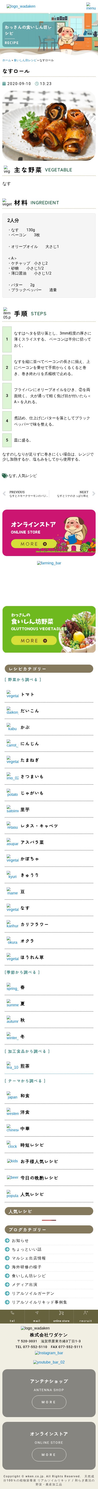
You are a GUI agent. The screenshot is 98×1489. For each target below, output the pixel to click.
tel (12, 1321)
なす (12, 475)
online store (61, 1321)
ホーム (6, 60)
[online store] (61, 1313)
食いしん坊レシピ (25, 60)
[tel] (12, 1313)
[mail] (37, 1313)
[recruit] (86, 1313)
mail (36, 1321)
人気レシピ (27, 475)
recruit (86, 1321)
